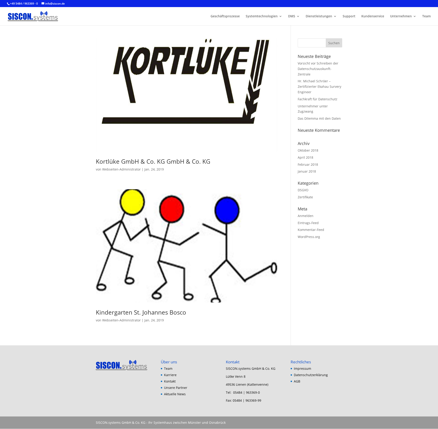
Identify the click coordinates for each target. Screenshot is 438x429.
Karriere (170, 375)
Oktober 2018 (308, 150)
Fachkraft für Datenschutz (317, 99)
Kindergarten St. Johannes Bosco (141, 312)
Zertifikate (305, 197)
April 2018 (305, 157)
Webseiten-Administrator (121, 169)
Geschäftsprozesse (225, 16)
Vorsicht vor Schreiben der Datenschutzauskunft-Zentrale (318, 68)
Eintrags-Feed (308, 223)
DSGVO (303, 190)
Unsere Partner (175, 387)
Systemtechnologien (262, 16)
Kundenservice (372, 16)
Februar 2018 (308, 164)
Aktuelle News (175, 394)
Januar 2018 (307, 171)
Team (426, 16)
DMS (291, 16)
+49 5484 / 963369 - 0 (24, 3)
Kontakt (170, 381)
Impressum (302, 368)
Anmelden (305, 216)
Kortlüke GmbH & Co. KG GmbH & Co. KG (153, 161)
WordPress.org (309, 237)
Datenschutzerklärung (311, 375)
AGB (297, 381)
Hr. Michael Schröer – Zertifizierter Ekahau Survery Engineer (319, 86)
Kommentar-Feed (311, 229)
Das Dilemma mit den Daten (319, 118)
